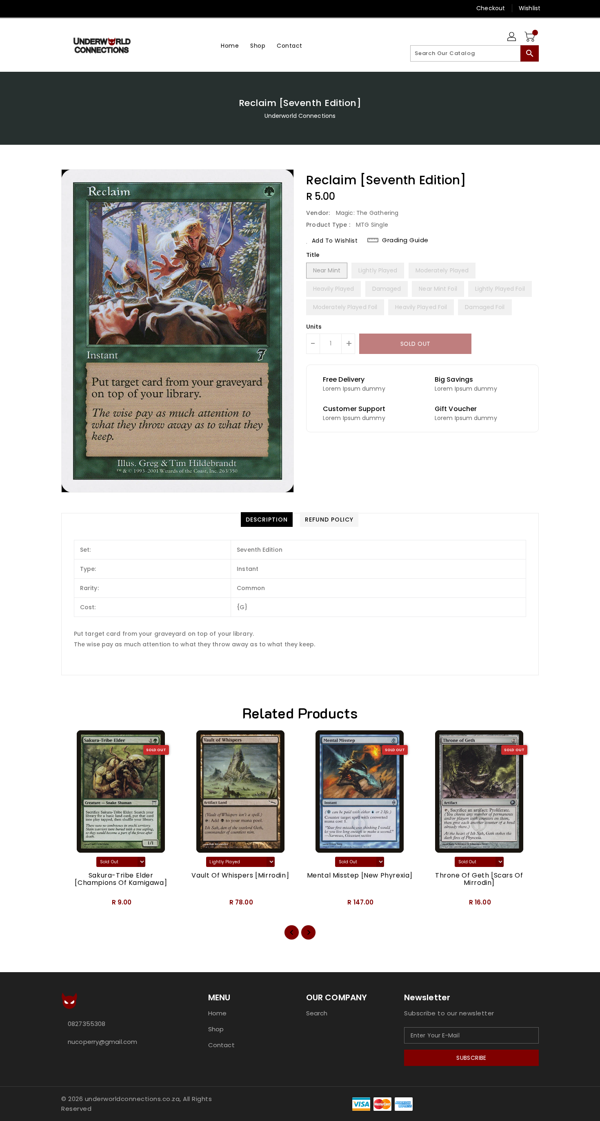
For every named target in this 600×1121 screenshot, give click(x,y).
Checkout (490, 8)
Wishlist (529, 8)
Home (217, 1013)
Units (314, 326)
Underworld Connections (300, 116)
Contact (221, 1045)
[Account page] (512, 37)
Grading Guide (405, 240)
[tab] (267, 519)
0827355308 (86, 1023)
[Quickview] (74, 905)
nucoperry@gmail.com (102, 1041)
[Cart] (530, 37)
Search (317, 1013)
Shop (216, 1029)
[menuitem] (230, 45)
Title (313, 255)
